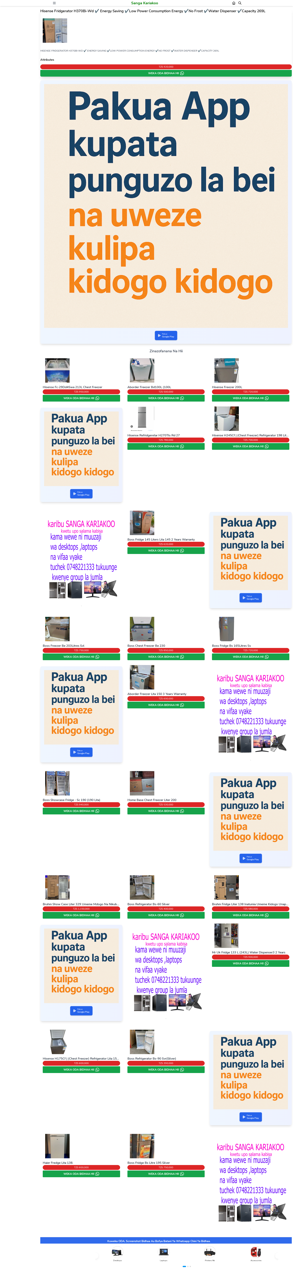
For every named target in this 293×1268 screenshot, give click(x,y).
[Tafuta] (240, 3)
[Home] (234, 3)
